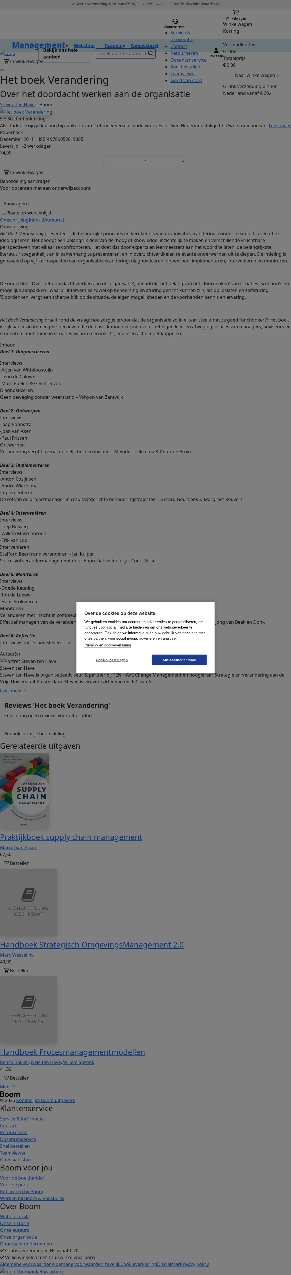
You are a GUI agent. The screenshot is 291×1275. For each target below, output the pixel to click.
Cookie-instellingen (112, 660)
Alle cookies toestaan (179, 660)
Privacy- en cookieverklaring (107, 645)
